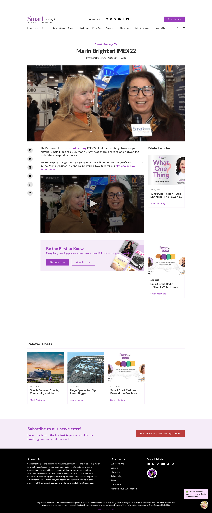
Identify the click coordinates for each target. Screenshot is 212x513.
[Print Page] (30, 193)
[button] (92, 203)
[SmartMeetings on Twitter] (30, 159)
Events (71, 28)
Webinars (84, 28)
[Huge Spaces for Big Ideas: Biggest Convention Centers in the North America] (85, 367)
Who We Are (117, 463)
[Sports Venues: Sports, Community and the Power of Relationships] (45, 367)
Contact (114, 467)
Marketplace (126, 28)
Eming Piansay (77, 400)
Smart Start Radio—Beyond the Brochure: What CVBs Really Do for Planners (124, 394)
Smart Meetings (41, 19)
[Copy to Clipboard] (30, 184)
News (44, 28)
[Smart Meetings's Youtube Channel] (163, 464)
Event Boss (97, 28)
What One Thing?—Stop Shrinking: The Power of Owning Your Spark (165, 197)
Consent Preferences (106, 509)
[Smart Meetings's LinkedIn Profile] (107, 19)
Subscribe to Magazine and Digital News (160, 433)
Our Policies (117, 484)
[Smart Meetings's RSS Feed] (127, 19)
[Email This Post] (30, 176)
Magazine (31, 28)
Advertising (116, 476)
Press (113, 480)
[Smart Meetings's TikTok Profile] (123, 19)
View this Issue (83, 262)
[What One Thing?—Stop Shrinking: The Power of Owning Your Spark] (166, 170)
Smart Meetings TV (106, 44)
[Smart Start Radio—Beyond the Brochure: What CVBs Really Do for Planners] (126, 367)
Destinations (59, 28)
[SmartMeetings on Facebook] (30, 150)
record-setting (76, 148)
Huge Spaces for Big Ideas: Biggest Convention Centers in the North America (84, 394)
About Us (160, 28)
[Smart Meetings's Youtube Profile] (119, 19)
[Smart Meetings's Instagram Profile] (115, 19)
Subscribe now (57, 262)
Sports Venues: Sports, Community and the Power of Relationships (44, 393)
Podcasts (110, 28)
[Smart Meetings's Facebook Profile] (111, 19)
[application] (92, 204)
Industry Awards (142, 28)
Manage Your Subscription (124, 488)
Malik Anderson (38, 400)
